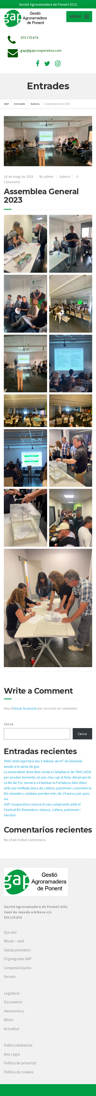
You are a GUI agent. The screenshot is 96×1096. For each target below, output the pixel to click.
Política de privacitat (20, 1062)
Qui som (10, 932)
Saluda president (17, 950)
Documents (13, 1002)
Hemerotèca (14, 1011)
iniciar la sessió (25, 708)
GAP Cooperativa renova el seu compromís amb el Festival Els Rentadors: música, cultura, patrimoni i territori (42, 809)
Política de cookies (19, 1072)
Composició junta (17, 967)
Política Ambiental (18, 1045)
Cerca (8, 724)
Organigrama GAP (17, 958)
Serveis (10, 976)
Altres (8, 1019)
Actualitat (11, 1028)
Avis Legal (12, 1054)
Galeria (64, 176)
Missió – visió (14, 941)
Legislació (12, 993)
